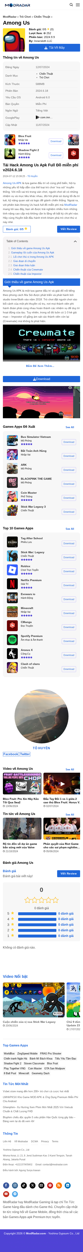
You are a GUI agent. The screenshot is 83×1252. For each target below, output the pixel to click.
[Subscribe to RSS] (59, 1185)
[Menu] (77, 5)
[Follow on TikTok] (24, 1185)
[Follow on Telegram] (15, 1194)
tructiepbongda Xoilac (44, 1237)
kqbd (63, 1246)
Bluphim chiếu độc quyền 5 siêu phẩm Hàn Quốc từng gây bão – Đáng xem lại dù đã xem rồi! (39, 1119)
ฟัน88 (43, 1246)
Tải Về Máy (56, 47)
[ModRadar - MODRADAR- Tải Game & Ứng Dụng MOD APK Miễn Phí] (19, 5)
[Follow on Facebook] (6, 1185)
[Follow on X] (33, 1185)
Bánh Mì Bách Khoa (41, 1058)
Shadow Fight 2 (12, 1063)
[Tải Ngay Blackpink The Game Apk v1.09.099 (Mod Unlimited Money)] (12, 482)
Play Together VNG (14, 1068)
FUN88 (21, 1242)
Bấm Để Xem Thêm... (40, 366)
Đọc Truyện (27, 626)
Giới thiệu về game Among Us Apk (30, 248)
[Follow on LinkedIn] (68, 1185)
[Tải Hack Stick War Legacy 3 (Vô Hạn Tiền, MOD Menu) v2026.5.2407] (12, 510)
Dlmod (26, 1237)
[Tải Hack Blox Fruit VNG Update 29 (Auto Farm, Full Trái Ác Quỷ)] (9, 139)
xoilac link (33, 1246)
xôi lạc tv (10, 1242)
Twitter (25, 754)
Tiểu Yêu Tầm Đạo (65, 1058)
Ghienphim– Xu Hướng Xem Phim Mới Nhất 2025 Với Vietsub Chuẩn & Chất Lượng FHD (38, 1109)
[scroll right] (76, 1009)
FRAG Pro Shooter (50, 1053)
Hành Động (24, 154)
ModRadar (9, 16)
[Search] (71, 5)
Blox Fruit (52, 1063)
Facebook (10, 754)
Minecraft (24, 1073)
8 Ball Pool (10, 1073)
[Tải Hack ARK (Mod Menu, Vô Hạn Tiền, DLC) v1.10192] (12, 468)
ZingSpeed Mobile (27, 1053)
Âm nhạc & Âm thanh (32, 640)
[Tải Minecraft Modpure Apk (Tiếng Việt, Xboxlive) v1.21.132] (12, 611)
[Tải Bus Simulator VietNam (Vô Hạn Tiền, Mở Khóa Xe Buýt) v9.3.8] (12, 440)
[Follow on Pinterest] (50, 1185)
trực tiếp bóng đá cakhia (52, 1242)
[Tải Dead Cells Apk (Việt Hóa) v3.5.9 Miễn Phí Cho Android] (73, 139)
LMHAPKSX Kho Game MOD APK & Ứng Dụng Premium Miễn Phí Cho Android (40, 1099)
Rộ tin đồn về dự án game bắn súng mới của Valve (20, 845)
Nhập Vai (23, 140)
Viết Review (69, 229)
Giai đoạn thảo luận (24, 265)
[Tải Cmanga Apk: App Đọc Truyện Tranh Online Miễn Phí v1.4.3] (73, 153)
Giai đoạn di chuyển (24, 261)
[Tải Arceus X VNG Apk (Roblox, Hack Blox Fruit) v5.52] (12, 653)
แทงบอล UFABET (68, 1237)
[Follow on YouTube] (6, 1194)
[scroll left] (6, 1009)
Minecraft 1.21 (12, 1237)
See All (70, 427)
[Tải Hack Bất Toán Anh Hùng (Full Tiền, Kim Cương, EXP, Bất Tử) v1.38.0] (12, 454)
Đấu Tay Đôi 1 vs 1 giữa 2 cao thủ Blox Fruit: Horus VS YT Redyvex (62, 800)
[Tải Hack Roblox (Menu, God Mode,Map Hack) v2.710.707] (12, 569)
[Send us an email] (41, 1185)
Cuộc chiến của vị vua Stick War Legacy (29, 1021)
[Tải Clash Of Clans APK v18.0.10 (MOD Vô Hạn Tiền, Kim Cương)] (12, 667)
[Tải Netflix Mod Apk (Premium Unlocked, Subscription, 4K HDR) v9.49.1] (12, 583)
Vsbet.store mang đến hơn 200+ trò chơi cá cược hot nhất (36, 1091)
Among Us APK (12, 183)
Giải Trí (24, 584)
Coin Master (35, 1068)
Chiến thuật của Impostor (27, 274)
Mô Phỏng (26, 440)
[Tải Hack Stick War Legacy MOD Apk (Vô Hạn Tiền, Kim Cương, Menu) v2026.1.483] (12, 555)
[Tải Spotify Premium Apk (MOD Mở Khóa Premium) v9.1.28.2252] (12, 639)
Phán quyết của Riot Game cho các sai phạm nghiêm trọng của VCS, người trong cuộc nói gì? (61, 845)
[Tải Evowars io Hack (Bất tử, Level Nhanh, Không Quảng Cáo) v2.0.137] (12, 597)
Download (56, 141)
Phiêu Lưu (26, 542)
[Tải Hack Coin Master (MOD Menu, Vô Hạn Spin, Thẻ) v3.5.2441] (12, 496)
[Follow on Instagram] (15, 1185)
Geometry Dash (40, 1073)
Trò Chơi (25, 16)
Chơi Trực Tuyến (30, 570)
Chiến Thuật (42, 16)
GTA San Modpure (54, 1068)
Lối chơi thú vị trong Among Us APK (33, 257)
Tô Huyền (32, 176)
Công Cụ (25, 653)
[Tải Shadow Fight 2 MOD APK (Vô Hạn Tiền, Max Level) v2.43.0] (9, 153)
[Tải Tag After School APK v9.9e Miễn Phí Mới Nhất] (12, 542)
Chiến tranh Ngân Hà (15, 1058)
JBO (69, 1246)
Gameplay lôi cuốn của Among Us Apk (32, 252)
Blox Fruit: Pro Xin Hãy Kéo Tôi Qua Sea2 (21, 800)
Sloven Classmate (34, 1063)
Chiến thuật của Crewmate (28, 269)
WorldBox (9, 1053)
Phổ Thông (26, 496)
